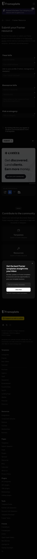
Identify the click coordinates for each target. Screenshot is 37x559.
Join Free (18, 289)
